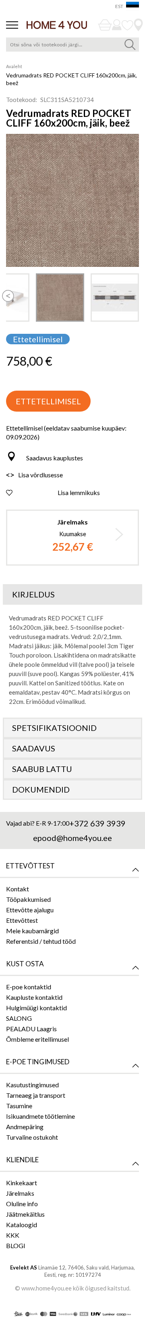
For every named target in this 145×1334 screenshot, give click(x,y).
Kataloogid (21, 1224)
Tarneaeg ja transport (35, 1095)
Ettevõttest (22, 920)
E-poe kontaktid (28, 987)
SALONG (19, 1018)
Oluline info (22, 1203)
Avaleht (14, 66)
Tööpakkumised (28, 899)
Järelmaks (20, 1193)
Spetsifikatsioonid (54, 728)
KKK (12, 1235)
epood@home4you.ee (72, 838)
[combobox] (72, 44)
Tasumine (19, 1105)
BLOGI (15, 1245)
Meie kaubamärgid (32, 930)
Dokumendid (41, 789)
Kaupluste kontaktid (34, 997)
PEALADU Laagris (31, 1028)
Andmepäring (25, 1126)
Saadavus (33, 748)
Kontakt (17, 889)
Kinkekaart (21, 1182)
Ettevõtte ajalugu (30, 910)
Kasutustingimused (32, 1084)
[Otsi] (130, 44)
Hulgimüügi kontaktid (36, 1007)
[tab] (72, 594)
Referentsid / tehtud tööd (41, 941)
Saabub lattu (42, 769)
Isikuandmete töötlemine (40, 1116)
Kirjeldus (33, 594)
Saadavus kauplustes (54, 458)
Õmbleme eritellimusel (37, 1039)
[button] (8, 290)
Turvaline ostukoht (32, 1137)
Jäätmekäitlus (25, 1214)
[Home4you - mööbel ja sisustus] (57, 25)
